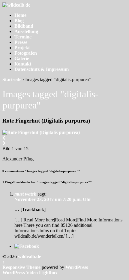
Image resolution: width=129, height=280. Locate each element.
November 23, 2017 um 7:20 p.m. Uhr (52, 199)
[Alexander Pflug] (41, 132)
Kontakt (22, 63)
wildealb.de (29, 256)
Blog (19, 20)
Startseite (11, 79)
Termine (23, 36)
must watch (25, 193)
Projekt (22, 47)
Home (20, 15)
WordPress (76, 267)
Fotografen (25, 53)
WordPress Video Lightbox (30, 272)
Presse (20, 42)
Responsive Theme (21, 267)
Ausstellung (26, 31)
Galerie (21, 58)
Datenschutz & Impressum (41, 69)
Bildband (23, 26)
